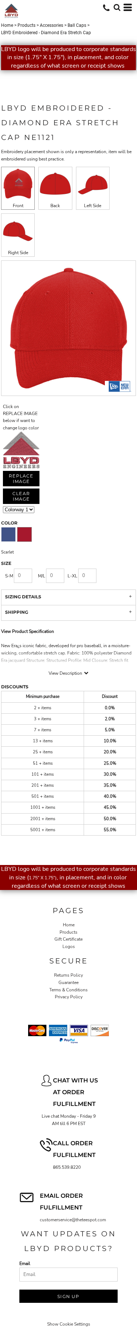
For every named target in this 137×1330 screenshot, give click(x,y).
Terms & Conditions (68, 990)
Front (18, 206)
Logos (68, 946)
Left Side (92, 206)
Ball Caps (77, 25)
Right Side (18, 253)
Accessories (51, 25)
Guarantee (68, 982)
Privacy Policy (69, 997)
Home (7, 25)
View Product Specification (27, 631)
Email (24, 1263)
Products (26, 25)
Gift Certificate (68, 939)
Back (55, 206)
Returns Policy (68, 975)
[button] (117, 7)
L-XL (72, 576)
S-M (9, 576)
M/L (41, 576)
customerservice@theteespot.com (73, 1220)
